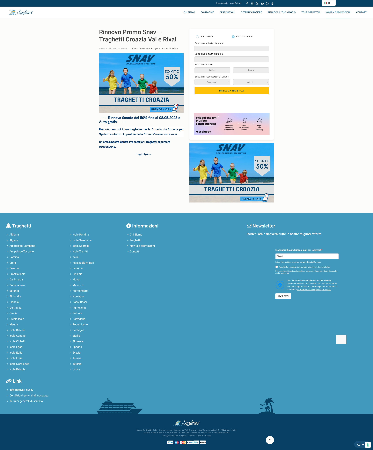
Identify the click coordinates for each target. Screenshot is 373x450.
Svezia (76, 353)
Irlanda (13, 324)
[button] (270, 440)
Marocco (78, 285)
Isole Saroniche (82, 240)
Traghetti (135, 240)
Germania (15, 308)
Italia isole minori (83, 263)
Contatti (361, 12)
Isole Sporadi (81, 246)
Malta (76, 280)
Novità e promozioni (338, 12)
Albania (14, 235)
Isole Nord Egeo (19, 364)
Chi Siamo (189, 12)
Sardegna (78, 330)
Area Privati (235, 3)
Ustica (76, 369)
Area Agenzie (222, 3)
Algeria (13, 240)
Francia (14, 302)
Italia (76, 257)
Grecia (13, 313)
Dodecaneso (17, 285)
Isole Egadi (16, 347)
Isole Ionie (15, 358)
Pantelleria (79, 308)
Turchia (77, 364)
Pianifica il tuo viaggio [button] (282, 12)
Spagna (77, 347)
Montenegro (80, 291)
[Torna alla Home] (22, 12)
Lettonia (78, 268)
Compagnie (207, 12)
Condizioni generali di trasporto (28, 396)
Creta (12, 263)
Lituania (77, 274)
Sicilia (76, 336)
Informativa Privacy (21, 390)
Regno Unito (80, 324)
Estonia (14, 291)
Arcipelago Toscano (21, 252)
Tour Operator (310, 12)
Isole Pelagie (17, 369)
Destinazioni (227, 12)
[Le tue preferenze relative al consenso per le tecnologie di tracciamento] (368, 445)
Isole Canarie (17, 336)
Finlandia (15, 296)
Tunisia (77, 358)
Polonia (77, 313)
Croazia (14, 268)
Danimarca (16, 280)
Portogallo (79, 319)
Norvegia (78, 296)
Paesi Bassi (80, 302)
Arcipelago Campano (22, 246)
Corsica (14, 257)
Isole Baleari (17, 330)
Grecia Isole (16, 319)
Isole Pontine (81, 235)
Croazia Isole (17, 274)
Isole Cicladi (17, 341)
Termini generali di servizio (26, 401)
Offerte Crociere (251, 12)
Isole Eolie (15, 353)
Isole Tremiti (80, 252)
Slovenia (78, 341)
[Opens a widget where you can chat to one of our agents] (362, 445)
